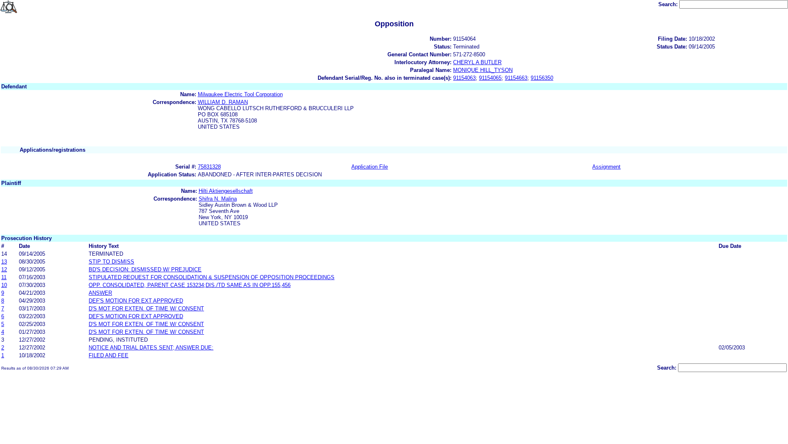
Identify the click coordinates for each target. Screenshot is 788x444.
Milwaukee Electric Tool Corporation (240, 94)
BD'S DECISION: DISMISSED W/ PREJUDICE (145, 269)
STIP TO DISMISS (111, 262)
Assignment (606, 167)
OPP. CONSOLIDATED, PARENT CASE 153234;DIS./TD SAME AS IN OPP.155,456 (190, 285)
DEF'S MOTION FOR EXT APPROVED (136, 301)
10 (4, 285)
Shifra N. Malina (218, 199)
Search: (668, 4)
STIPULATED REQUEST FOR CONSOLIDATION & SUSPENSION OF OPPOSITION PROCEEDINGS (211, 277)
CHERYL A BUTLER (477, 62)
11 (4, 277)
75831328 (209, 167)
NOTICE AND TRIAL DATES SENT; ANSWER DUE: (151, 348)
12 (4, 269)
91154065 (490, 78)
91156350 (542, 78)
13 (4, 262)
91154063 (464, 78)
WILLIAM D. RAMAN (223, 102)
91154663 (516, 78)
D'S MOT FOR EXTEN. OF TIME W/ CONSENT (146, 308)
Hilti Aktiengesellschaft (226, 191)
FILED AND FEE (108, 355)
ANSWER (100, 293)
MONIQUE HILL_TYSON (483, 70)
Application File (369, 167)
